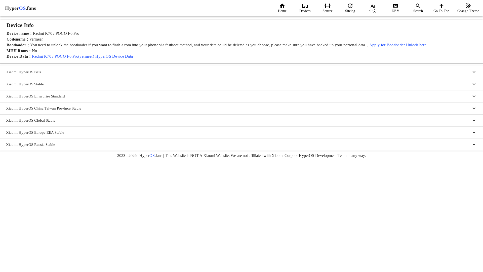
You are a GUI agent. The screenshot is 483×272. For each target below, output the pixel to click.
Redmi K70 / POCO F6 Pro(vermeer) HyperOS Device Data (82, 56)
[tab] (282, 8)
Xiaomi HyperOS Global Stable (30, 120)
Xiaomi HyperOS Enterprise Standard (35, 96)
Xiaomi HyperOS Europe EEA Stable (35, 132)
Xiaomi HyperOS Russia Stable (30, 145)
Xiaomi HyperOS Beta (23, 72)
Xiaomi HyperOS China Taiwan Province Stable (43, 108)
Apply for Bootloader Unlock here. (398, 45)
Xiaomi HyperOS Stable (25, 84)
